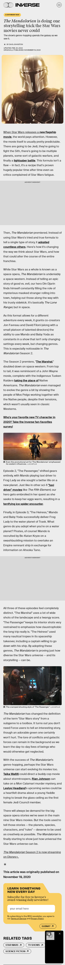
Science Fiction (15, 951)
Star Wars (12, 944)
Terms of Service (18, 918)
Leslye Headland (14, 788)
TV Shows (34, 944)
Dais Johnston (16, 44)
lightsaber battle (24, 160)
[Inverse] (27, 5)
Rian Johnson (41, 779)
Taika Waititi (11, 774)
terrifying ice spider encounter (23, 504)
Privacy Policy (37, 918)
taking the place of (26, 380)
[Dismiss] (59, 934)
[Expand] (48, 934)
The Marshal (44, 361)
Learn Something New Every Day (23, 889)
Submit (46, 926)
